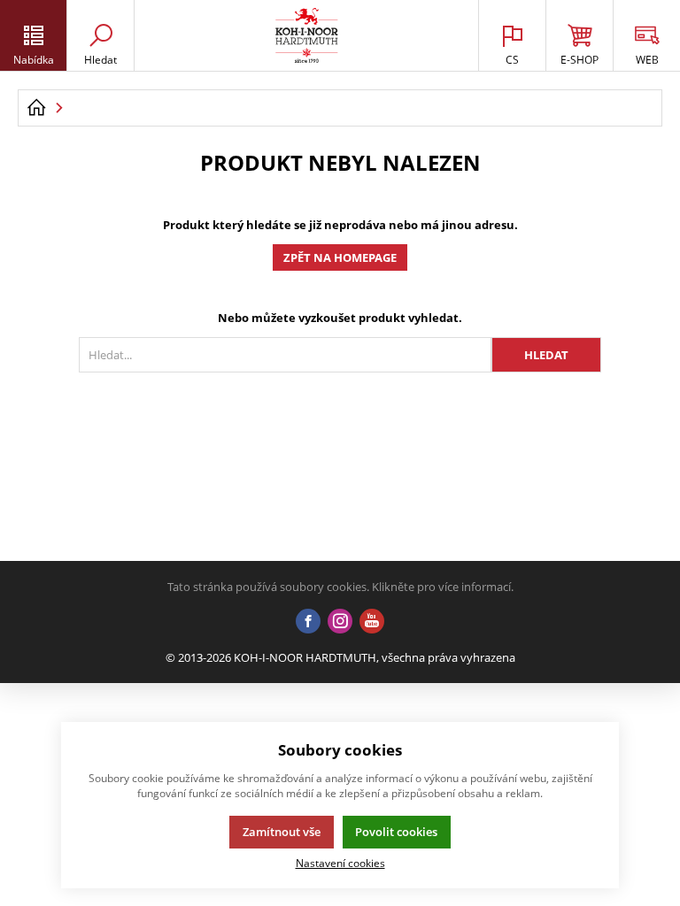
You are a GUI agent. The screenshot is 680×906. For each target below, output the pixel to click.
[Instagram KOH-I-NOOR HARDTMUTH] (340, 622)
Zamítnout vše (282, 832)
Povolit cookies (396, 832)
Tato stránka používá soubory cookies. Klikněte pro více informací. (340, 587)
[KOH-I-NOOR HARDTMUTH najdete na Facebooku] (308, 622)
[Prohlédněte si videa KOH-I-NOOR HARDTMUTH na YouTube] (371, 622)
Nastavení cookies (340, 863)
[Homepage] (36, 108)
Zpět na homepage (340, 257)
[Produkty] (306, 35)
